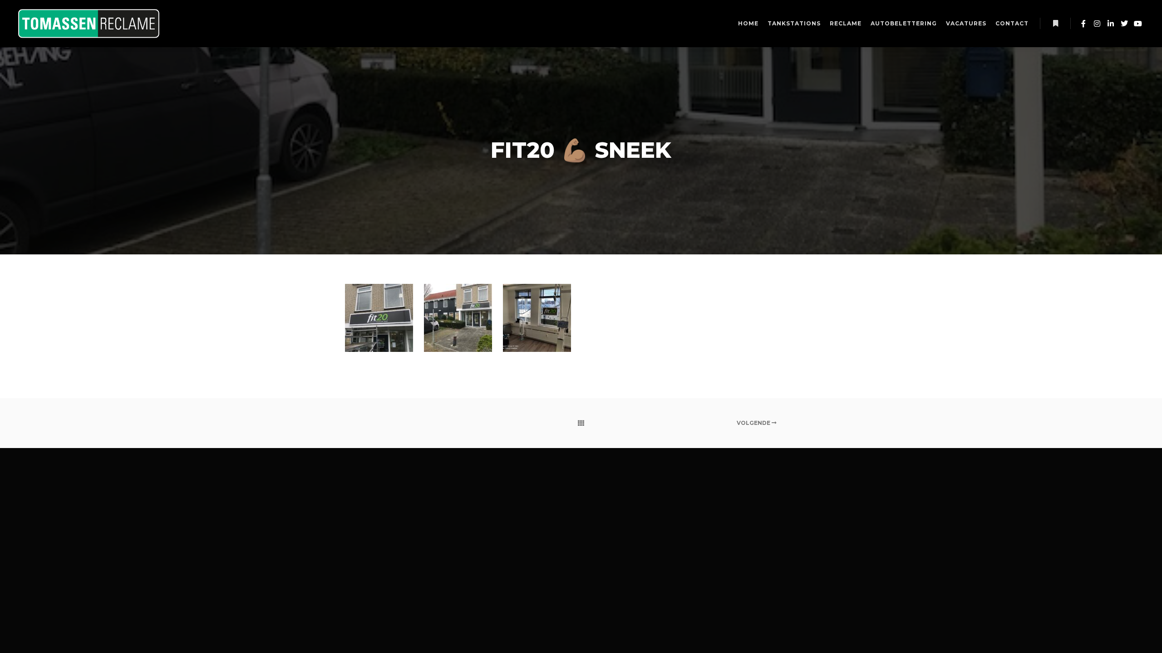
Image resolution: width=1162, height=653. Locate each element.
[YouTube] (1138, 23)
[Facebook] (1083, 23)
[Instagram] (1097, 23)
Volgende (754, 422)
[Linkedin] (1111, 23)
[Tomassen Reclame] (88, 23)
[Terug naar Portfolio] (581, 423)
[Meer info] (1055, 23)
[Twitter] (1124, 23)
